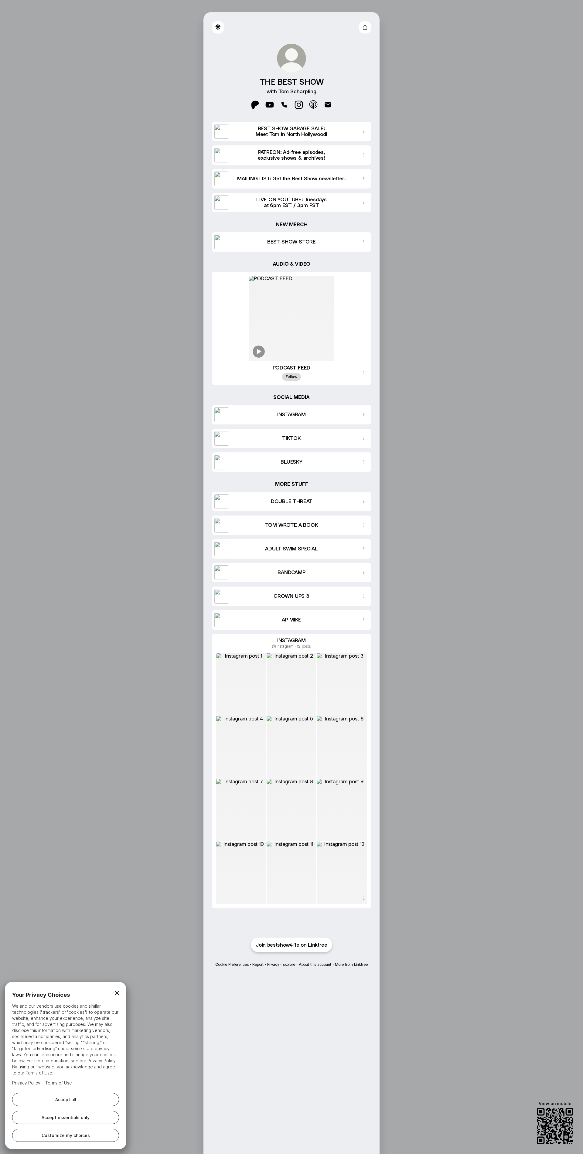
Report (258, 964)
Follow (291, 376)
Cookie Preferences (232, 964)
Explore (289, 964)
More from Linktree (351, 964)
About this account (315, 964)
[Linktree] (218, 27)
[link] (255, 104)
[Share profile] (365, 27)
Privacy (273, 964)
